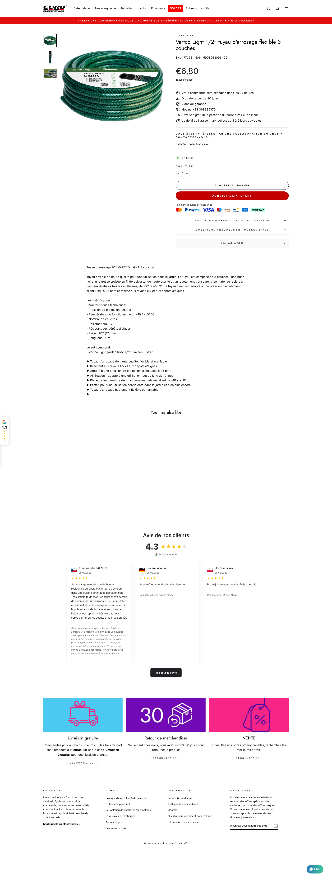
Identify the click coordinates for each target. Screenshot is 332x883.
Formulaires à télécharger (120, 816)
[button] (315, 869)
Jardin (142, 8)
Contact (172, 809)
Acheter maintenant (232, 195)
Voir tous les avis (166, 672)
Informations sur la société (183, 822)
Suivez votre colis (197, 8)
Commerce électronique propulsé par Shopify (166, 843)
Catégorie (80, 8)
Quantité (184, 166)
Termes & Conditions (180, 798)
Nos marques (104, 8)
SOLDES (175, 8)
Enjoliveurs (158, 8)
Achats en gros (114, 822)
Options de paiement (118, 804)
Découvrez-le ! (83, 762)
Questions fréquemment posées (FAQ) (232, 229)
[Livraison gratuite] (83, 715)
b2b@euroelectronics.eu (193, 144)
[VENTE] (249, 715)
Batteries (127, 8)
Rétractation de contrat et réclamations (128, 809)
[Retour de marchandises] (166, 715)
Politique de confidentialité (183, 804)
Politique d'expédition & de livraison (232, 220)
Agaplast (185, 35)
